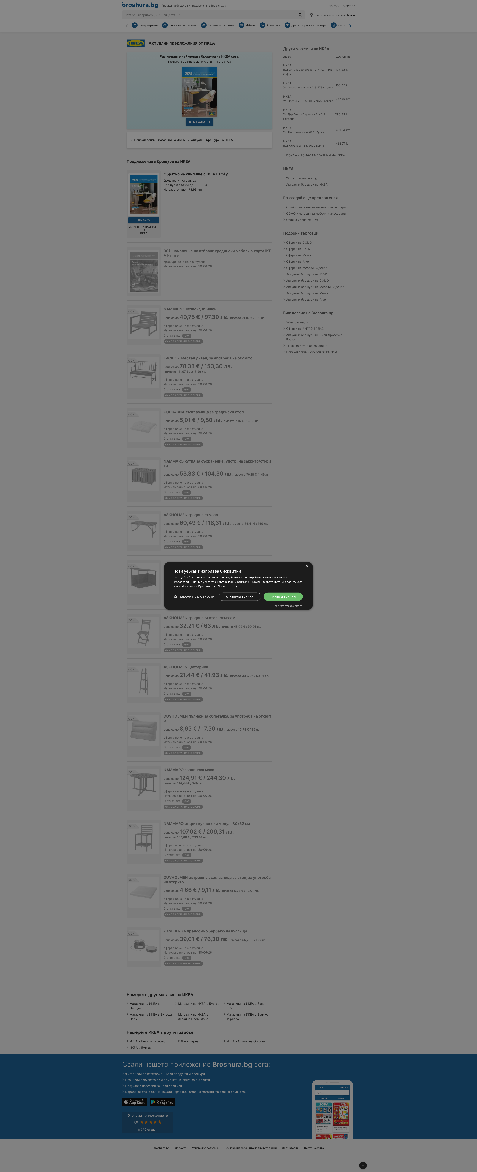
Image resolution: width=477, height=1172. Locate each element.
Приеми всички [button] (283, 596)
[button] (194, 597)
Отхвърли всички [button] (240, 596)
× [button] (307, 566)
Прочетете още (228, 586)
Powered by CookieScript (288, 606)
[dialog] (238, 586)
